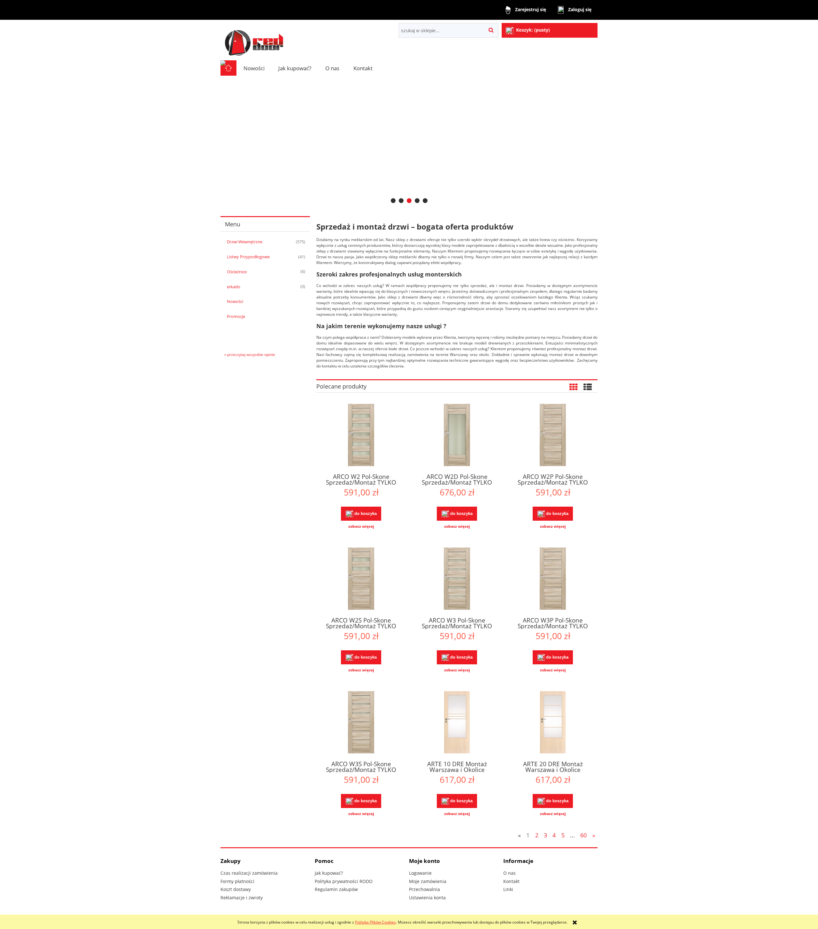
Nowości (235, 301)
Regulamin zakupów (336, 889)
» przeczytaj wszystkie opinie (249, 354)
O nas (509, 873)
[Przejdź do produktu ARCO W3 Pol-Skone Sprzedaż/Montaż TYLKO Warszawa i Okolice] (457, 579)
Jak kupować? (329, 873)
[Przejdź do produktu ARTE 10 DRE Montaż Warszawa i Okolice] (457, 723)
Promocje (236, 316)
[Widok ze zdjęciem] (573, 387)
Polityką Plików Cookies (375, 922)
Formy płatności (237, 881)
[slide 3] (409, 141)
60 (583, 835)
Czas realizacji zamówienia (249, 873)
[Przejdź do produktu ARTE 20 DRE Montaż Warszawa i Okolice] (553, 723)
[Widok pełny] (587, 387)
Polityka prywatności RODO (344, 881)
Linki (508, 889)
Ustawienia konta (427, 898)
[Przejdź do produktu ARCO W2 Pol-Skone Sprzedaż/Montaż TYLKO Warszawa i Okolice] (361, 436)
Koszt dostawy (235, 889)
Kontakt (511, 881)
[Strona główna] (254, 40)
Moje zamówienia (427, 881)
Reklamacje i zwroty (241, 898)
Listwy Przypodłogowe (248, 257)
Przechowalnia (424, 889)
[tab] (393, 200)
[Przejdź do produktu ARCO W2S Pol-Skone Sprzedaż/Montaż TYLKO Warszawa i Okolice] (361, 579)
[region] (409, 141)
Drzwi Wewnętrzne (244, 242)
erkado (233, 287)
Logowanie (420, 873)
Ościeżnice (237, 272)
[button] (361, 526)
